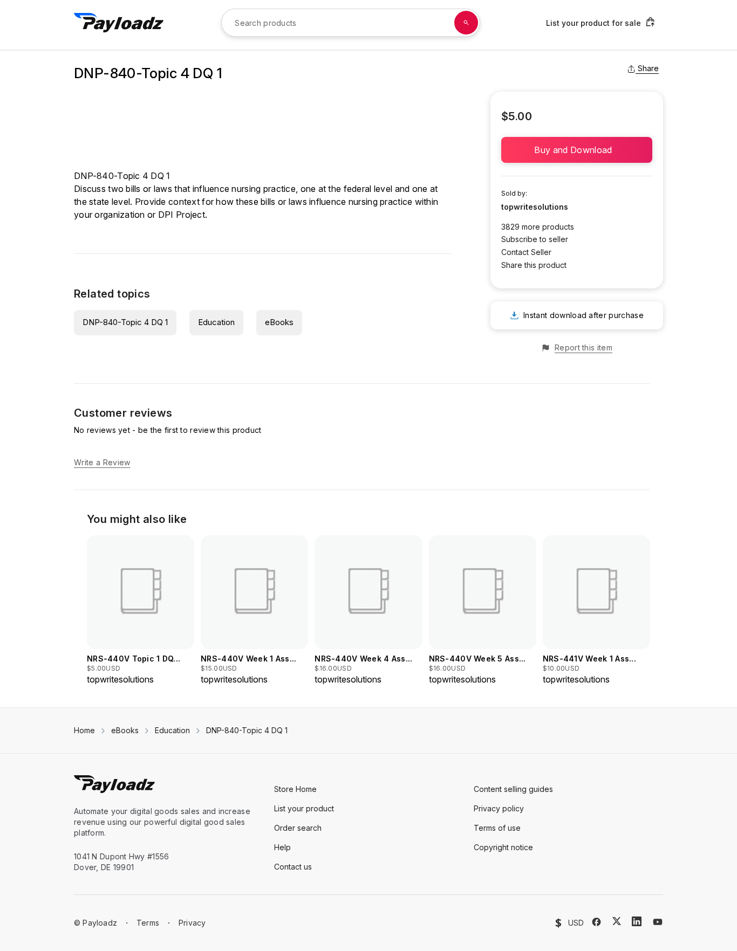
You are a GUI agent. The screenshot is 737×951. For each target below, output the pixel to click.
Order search (298, 827)
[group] (140, 610)
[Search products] (466, 23)
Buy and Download (576, 149)
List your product (304, 808)
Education (216, 322)
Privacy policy (499, 808)
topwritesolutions (534, 206)
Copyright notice (503, 847)
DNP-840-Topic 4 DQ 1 (125, 322)
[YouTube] (657, 921)
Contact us (293, 866)
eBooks (279, 322)
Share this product (534, 265)
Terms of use (497, 827)
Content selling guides (513, 789)
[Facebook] (596, 921)
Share (648, 68)
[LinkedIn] (637, 921)
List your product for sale (593, 22)
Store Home (295, 789)
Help (282, 847)
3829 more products (537, 226)
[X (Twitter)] (616, 921)
